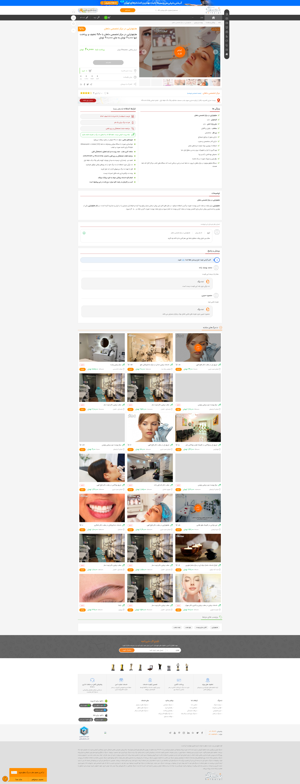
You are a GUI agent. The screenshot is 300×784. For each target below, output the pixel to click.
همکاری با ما (193, 708)
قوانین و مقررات (216, 708)
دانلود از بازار (83, 705)
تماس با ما (194, 705)
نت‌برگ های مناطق (142, 708)
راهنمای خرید (168, 708)
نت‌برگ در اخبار (217, 713)
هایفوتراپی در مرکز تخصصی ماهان (120, 28)
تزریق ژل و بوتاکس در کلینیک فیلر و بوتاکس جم (201, 445)
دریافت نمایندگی (192, 711)
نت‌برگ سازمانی (167, 705)
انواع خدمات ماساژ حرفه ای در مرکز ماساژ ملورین (201, 565)
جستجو (127, 10)
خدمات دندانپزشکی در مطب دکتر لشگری (107, 525)
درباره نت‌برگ (217, 705)
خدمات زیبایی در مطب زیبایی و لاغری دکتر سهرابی (200, 605)
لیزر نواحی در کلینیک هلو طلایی (207, 525)
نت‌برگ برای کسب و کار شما (189, 713)
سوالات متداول (168, 716)
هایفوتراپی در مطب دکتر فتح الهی (158, 525)
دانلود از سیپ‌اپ (84, 720)
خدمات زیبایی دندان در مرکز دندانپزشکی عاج (154, 365)
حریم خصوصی (217, 711)
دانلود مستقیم (99, 720)
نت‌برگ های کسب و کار (141, 711)
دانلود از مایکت (99, 710)
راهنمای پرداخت (167, 711)
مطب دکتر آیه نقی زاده (161, 485)
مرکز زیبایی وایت (115, 365)
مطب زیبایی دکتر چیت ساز (160, 405)
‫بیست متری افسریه (126, 71)
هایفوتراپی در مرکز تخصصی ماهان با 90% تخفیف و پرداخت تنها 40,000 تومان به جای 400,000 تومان (108, 36)
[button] (144, 51)
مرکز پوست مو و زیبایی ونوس (207, 405)
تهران (201, 17)
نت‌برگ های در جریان (142, 705)
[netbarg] (213, 775)
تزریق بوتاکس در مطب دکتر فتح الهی (109, 485)
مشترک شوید (127, 650)
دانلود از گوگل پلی (98, 705)
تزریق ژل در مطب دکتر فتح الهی (206, 365)
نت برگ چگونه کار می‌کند (165, 713)
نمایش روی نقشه (88, 100)
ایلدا (119, 605)
